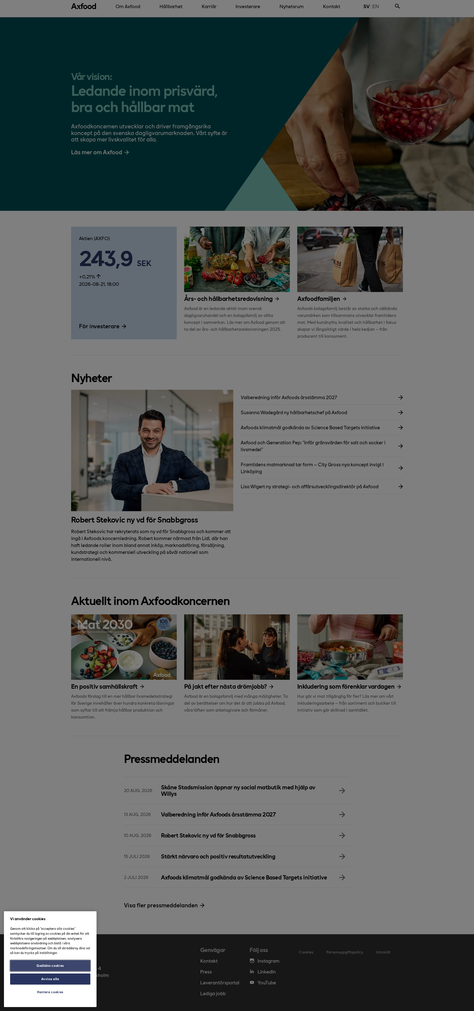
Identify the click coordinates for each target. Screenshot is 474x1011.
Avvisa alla (50, 979)
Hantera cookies (50, 992)
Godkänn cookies (50, 965)
